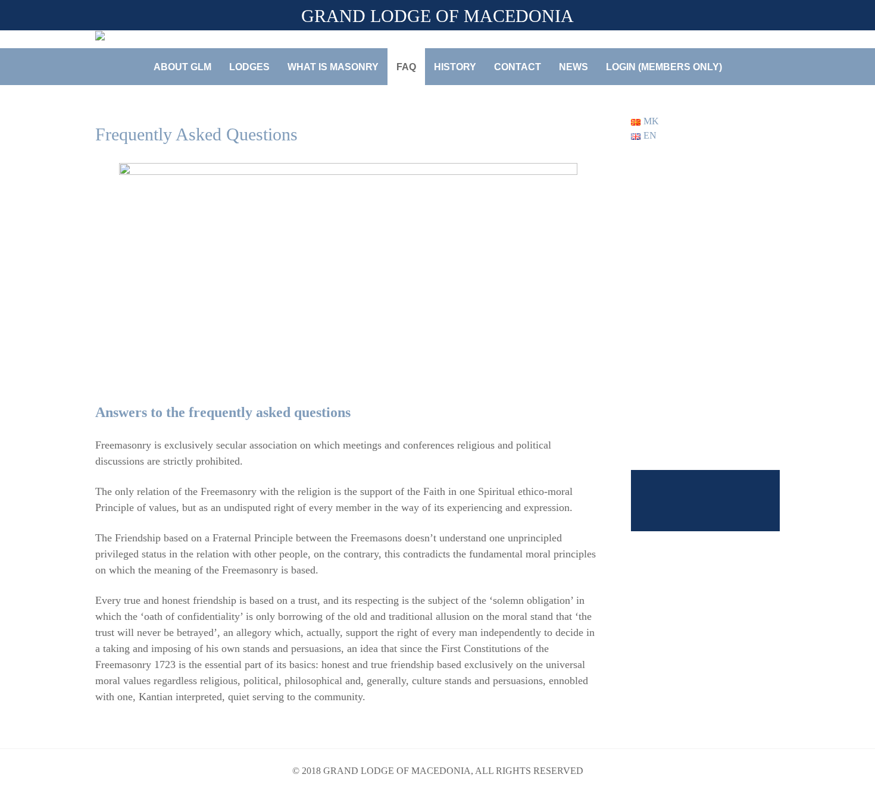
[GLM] (140, 37)
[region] (705, 352)
